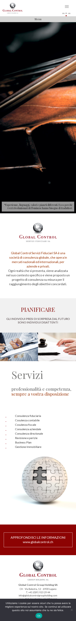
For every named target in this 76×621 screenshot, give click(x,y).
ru (63, 13)
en (69, 13)
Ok (38, 615)
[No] (71, 610)
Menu (38, 19)
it (66, 13)
